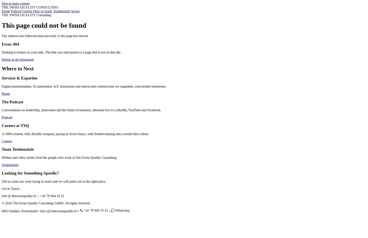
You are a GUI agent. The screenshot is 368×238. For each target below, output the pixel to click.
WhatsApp (122, 210)
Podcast (16, 11)
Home (6, 11)
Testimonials (61, 11)
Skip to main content (15, 3)
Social (75, 11)
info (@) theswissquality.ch (58, 211)
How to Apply (43, 11)
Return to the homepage (18, 59)
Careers (27, 11)
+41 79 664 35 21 (96, 210)
